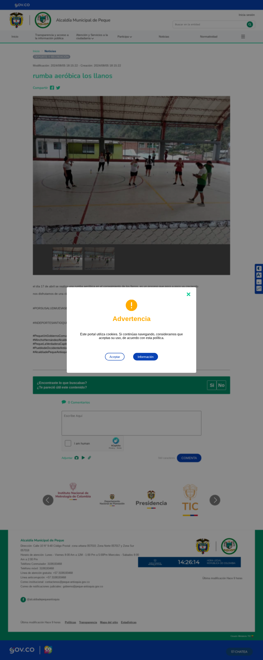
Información (145, 357)
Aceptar (115, 357)
